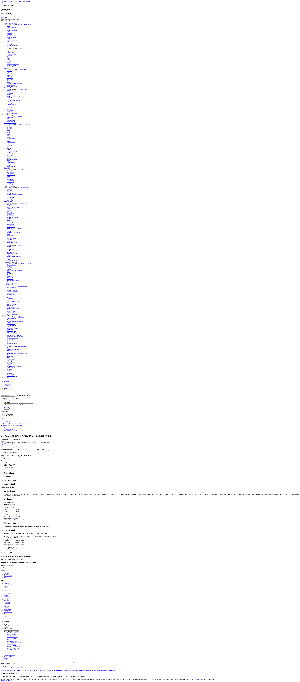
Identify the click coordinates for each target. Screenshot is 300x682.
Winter (8, 62)
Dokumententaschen (12, 290)
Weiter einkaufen (8, 421)
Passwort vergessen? (9, 405)
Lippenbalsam (10, 179)
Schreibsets (9, 258)
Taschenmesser (10, 197)
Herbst (8, 58)
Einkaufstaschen (8, 612)
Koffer (8, 297)
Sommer (9, 61)
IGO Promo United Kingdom (14, 648)
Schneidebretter (11, 362)
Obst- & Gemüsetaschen (13, 301)
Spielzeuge (9, 107)
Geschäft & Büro (8, 68)
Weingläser (9, 35)
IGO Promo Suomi (11, 645)
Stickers (9, 109)
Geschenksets (10, 52)
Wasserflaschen (10, 44)
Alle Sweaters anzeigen (12, 159)
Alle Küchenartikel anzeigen (14, 366)
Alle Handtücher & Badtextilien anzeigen (17, 353)
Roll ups (9, 82)
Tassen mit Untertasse (12, 40)
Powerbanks (10, 340)
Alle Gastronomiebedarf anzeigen (15, 270)
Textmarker (9, 259)
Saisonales (9, 55)
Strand (8, 234)
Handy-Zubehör (11, 329)
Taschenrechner (11, 85)
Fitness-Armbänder (11, 325)
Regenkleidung (10, 148)
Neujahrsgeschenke (11, 54)
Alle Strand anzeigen (12, 238)
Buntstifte (9, 248)
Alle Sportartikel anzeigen (13, 232)
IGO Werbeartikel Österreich (14, 632)
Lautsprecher (10, 339)
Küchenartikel (10, 356)
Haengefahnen (10, 215)
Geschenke (6, 47)
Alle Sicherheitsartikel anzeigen (14, 194)
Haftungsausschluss (8, 656)
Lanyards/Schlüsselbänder (13, 100)
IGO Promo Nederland (12, 651)
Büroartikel (9, 71)
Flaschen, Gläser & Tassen (10, 23)
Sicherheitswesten (11, 193)
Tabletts (9, 269)
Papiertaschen (10, 303)
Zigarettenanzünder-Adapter (14, 335)
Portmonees (10, 147)
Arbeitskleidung (11, 125)
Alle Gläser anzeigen (12, 37)
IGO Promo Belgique (12, 637)
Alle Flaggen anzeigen (12, 217)
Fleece (8, 130)
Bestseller (6, 385)
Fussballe (9, 231)
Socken (9, 152)
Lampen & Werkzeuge (9, 186)
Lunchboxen (10, 360)
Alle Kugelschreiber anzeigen (14, 256)
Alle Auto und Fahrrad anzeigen (15, 207)
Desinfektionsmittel (11, 170)
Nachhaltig (6, 382)
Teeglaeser (9, 34)
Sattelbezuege (10, 206)
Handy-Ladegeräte (11, 331)
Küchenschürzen (11, 367)
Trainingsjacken (11, 163)
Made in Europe (8, 388)
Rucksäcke (9, 310)
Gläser (8, 31)
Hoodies (9, 158)
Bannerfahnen (10, 213)
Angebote (6, 381)
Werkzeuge (9, 199)
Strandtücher (10, 236)
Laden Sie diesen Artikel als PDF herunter (14, 519)
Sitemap (6, 659)
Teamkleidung (10, 162)
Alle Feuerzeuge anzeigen (13, 96)
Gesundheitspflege (11, 175)
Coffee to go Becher (12, 27)
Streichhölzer (10, 110)
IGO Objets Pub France (13, 641)
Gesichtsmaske (10, 173)
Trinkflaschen (10, 42)
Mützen (9, 144)
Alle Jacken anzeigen (12, 139)
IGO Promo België (11, 635)
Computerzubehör (11, 318)
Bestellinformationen (9, 584)
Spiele (8, 106)
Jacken (8, 137)
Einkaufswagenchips (12, 92)
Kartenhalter (10, 73)
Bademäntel (10, 350)
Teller (8, 370)
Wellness (9, 183)
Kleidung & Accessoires (10, 123)
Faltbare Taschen (11, 293)
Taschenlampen (11, 196)
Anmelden (6, 402)
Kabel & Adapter (11, 332)
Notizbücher (10, 79)
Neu (5, 387)
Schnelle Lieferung (11, 65)
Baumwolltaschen (11, 287)
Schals (8, 149)
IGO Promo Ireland (11, 644)
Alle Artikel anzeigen (12, 45)
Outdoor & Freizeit (8, 201)
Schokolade (10, 279)
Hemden (9, 134)
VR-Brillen (9, 326)
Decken (9, 347)
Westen (8, 165)
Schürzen (6, 607)
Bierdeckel (9, 266)
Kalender (6, 114)
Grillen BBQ (10, 222)
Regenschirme (10, 224)
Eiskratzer (9, 189)
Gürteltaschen (10, 294)
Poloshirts (9, 145)
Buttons (9, 90)
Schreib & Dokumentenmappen (14, 83)
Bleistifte (9, 246)
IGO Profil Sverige (11, 638)
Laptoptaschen (10, 300)
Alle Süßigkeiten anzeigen (13, 280)
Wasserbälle (10, 241)
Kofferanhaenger (11, 307)
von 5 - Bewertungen (12, 1)
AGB (5, 653)
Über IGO (6, 573)
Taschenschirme (11, 227)
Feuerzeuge (10, 93)
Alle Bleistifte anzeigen (12, 251)
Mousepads (9, 76)
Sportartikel (10, 229)
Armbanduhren (10, 128)
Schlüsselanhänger (11, 104)
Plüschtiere (9, 103)
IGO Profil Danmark (12, 639)
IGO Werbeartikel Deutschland (11, 631)
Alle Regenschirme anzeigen (14, 228)
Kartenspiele (10, 99)
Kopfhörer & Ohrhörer (12, 338)
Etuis (8, 72)
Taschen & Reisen (8, 284)
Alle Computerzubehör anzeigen (15, 321)
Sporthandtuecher (11, 352)
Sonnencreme (10, 180)
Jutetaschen (9, 295)
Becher (8, 26)
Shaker (8, 28)
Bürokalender (10, 117)
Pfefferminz (10, 277)
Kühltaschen (10, 298)
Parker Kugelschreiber (12, 253)
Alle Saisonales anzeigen (13, 64)
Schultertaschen (11, 311)
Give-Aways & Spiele (9, 87)
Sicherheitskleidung (12, 151)
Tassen (8, 38)
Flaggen (9, 210)
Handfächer (10, 132)
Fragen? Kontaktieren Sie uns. (8, 444)
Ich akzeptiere (8, 680)
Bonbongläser (10, 274)
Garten (8, 220)
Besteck (9, 357)
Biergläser (9, 33)
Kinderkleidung (11, 142)
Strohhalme (9, 363)
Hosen (8, 135)
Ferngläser (9, 208)
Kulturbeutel (10, 177)
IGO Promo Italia (11, 634)
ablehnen (3, 680)
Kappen (9, 141)
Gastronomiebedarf (11, 265)
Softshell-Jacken (11, 138)
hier (198, 679)
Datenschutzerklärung (9, 655)
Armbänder (9, 127)
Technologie (7, 315)
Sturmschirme (10, 225)
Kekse (8, 272)
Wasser (8, 281)
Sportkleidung (10, 155)
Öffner (8, 364)
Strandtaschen (10, 312)
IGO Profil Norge (11, 649)
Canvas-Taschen (11, 288)
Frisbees (9, 218)
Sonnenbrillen (10, 154)
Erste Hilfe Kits (11, 172)
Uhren (8, 371)
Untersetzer (9, 373)
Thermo (9, 41)
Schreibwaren (7, 243)
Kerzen (8, 355)
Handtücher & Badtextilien (13, 349)
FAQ (5, 391)
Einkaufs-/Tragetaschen (12, 291)
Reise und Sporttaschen (12, 304)
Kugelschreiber (10, 252)
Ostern (8, 59)
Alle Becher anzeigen (12, 30)
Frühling (9, 57)
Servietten (9, 267)
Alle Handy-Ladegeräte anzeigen (15, 336)
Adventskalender (11, 50)
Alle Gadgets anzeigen (12, 328)
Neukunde (6, 407)
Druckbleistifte (10, 249)
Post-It (8, 80)
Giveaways (9, 97)
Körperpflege (7, 168)
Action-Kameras (11, 324)
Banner (8, 211)
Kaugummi (9, 276)
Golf (8, 221)
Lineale (9, 75)
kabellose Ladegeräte (12, 333)
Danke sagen (10, 51)
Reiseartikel (10, 305)
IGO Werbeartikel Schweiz (13, 646)
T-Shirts (9, 161)
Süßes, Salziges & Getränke (11, 262)
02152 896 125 (4, 425)
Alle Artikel (7, 377)
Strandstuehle (10, 235)
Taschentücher (10, 182)
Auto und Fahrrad (11, 204)
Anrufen (20, 425)
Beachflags (9, 214)
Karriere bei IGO (8, 576)
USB (8, 342)
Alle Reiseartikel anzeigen (13, 308)
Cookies (6, 658)
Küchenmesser (10, 359)
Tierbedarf (9, 239)
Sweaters (9, 156)
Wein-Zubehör (10, 374)
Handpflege (10, 176)
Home (5, 427)
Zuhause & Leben (8, 345)
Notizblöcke (10, 78)
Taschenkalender (11, 120)
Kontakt (6, 586)
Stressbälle (9, 111)
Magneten (9, 369)
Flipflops (9, 131)
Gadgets (9, 322)
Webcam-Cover (11, 319)
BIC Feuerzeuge (11, 94)
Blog (5, 390)
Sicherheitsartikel (11, 191)
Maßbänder (9, 190)
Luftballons (9, 102)
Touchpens (9, 255)
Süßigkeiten (10, 273)
